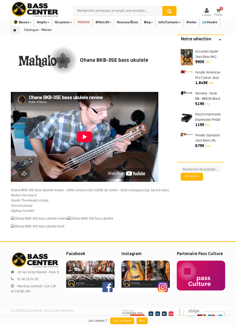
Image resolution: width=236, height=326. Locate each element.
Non (142, 320)
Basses (24, 22)
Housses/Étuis (127, 22)
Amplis (42, 22)
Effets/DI (103, 22)
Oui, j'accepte (122, 320)
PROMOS (83, 22)
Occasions (62, 22)
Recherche (192, 176)
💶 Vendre (209, 22)
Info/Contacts (168, 22)
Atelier (191, 22)
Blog (147, 22)
